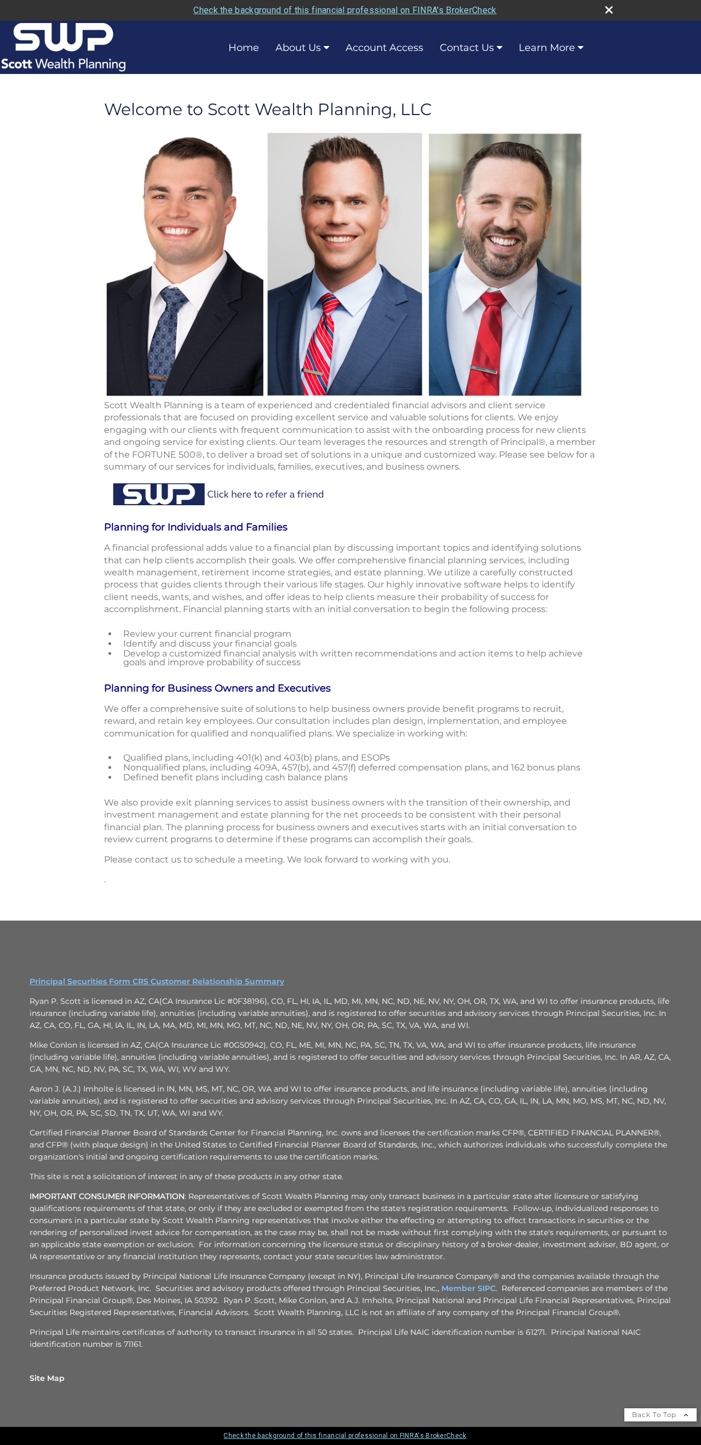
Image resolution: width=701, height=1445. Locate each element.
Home (243, 48)
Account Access (384, 48)
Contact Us (467, 48)
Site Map (47, 1378)
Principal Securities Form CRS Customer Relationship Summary (157, 981)
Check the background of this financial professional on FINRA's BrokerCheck (344, 10)
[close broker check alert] (609, 9)
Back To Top (655, 1414)
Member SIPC (468, 1288)
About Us (298, 48)
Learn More (547, 48)
